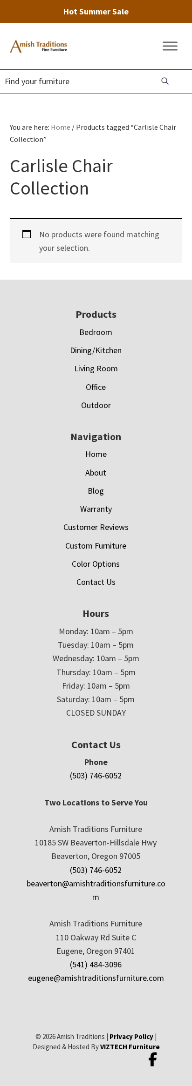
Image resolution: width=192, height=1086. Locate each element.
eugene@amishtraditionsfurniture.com (96, 977)
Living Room (96, 368)
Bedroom (95, 332)
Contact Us (96, 582)
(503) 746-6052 (96, 775)
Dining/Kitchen (96, 350)
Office (96, 387)
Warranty (96, 508)
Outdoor (96, 405)
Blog (96, 490)
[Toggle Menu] (170, 46)
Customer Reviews (96, 527)
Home (96, 454)
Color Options (96, 563)
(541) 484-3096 (96, 964)
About (95, 472)
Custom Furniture (95, 545)
